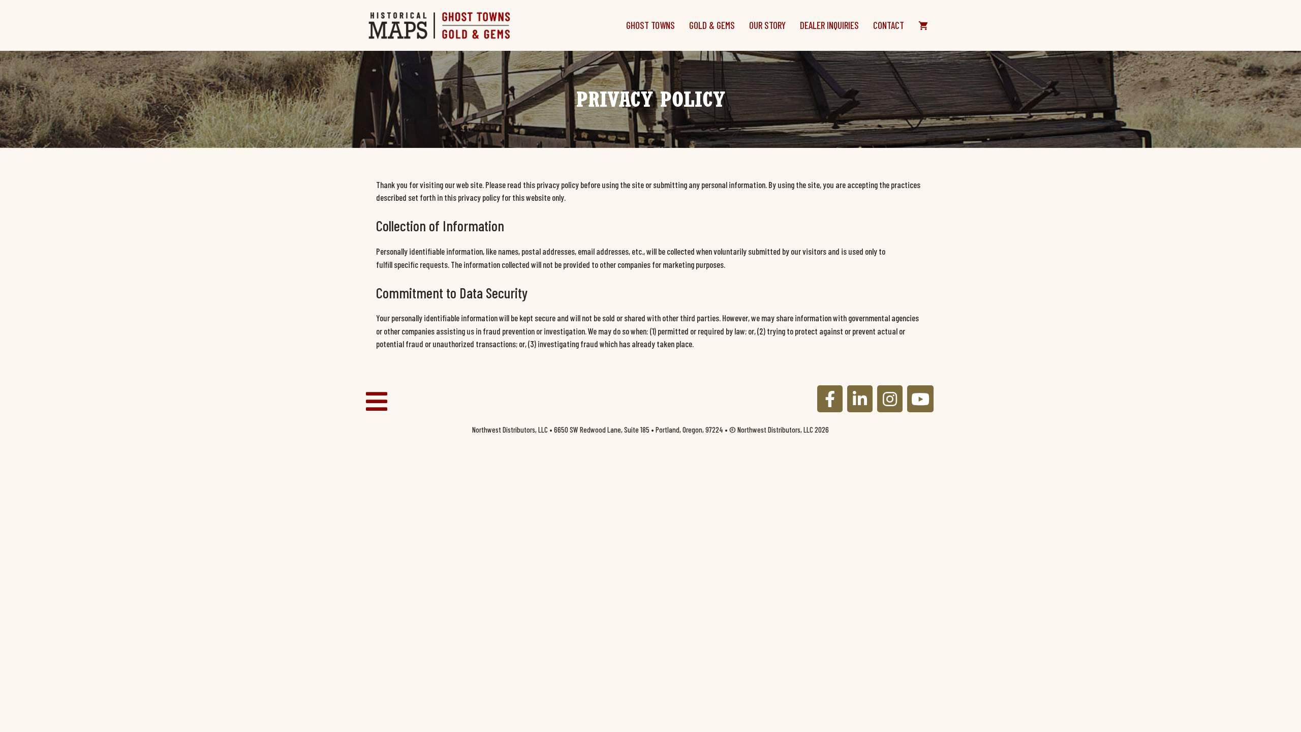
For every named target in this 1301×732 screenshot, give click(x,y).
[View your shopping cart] (923, 25)
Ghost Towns (650, 25)
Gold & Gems (712, 25)
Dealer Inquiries (829, 25)
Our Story (767, 25)
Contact (888, 25)
